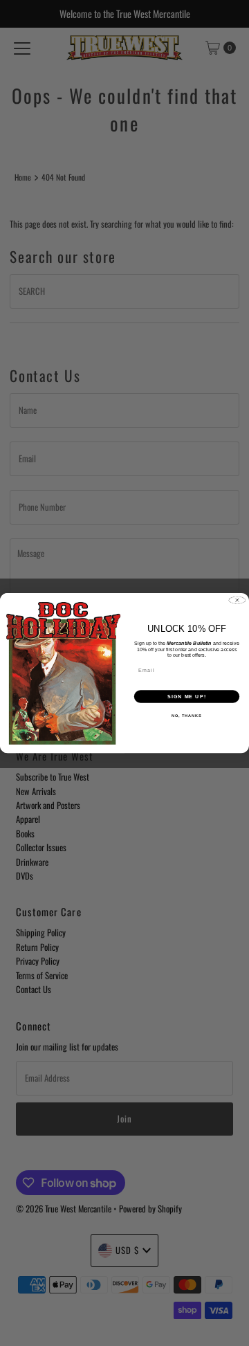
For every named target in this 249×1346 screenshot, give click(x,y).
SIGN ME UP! (186, 696)
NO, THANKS (187, 715)
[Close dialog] (237, 599)
